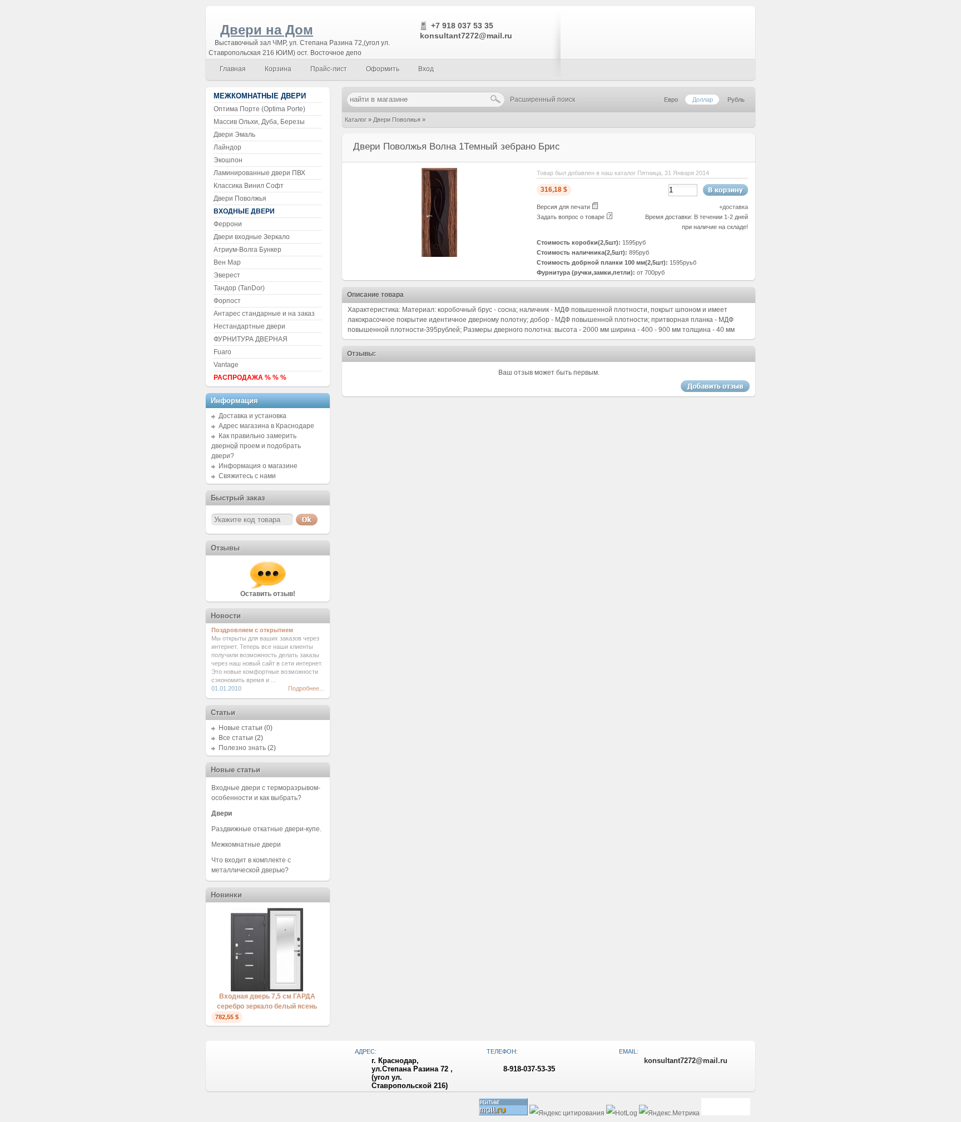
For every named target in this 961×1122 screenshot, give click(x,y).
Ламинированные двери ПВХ (259, 173)
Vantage (226, 365)
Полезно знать (242, 748)
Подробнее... (306, 688)
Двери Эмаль (234, 134)
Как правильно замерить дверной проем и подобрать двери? (256, 446)
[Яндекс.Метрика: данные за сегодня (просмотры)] (669, 1113)
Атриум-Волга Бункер (247, 250)
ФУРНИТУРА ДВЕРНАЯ (251, 339)
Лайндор (227, 147)
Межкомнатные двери (246, 844)
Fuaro (222, 352)
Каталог (355, 119)
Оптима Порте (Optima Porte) (259, 109)
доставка (735, 206)
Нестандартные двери (249, 326)
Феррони (228, 224)
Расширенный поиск (542, 99)
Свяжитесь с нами (247, 476)
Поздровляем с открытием (252, 630)
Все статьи (236, 738)
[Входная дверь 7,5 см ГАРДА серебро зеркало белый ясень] (267, 989)
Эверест (227, 275)
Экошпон (228, 160)
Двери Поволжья (396, 119)
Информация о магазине (258, 466)
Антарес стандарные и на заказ (264, 313)
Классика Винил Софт (249, 186)
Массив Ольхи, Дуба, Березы (259, 122)
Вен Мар (227, 262)
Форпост (227, 301)
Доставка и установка (252, 416)
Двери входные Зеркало (252, 237)
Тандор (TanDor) (239, 288)
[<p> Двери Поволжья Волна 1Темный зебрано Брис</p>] (439, 255)
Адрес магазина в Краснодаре (266, 426)
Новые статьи (240, 728)
